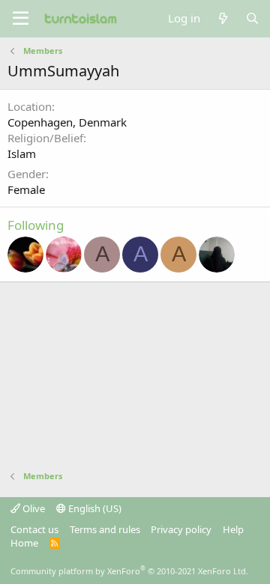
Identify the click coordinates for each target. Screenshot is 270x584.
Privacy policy (181, 529)
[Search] (252, 18)
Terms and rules (105, 529)
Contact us (34, 529)
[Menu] (20, 18)
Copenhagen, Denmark (67, 122)
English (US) (94, 508)
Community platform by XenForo (129, 571)
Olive (32, 508)
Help (233, 529)
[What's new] (222, 18)
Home (24, 543)
